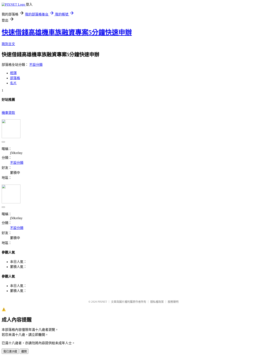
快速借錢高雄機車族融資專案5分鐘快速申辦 (67, 32)
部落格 (15, 78)
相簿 (13, 73)
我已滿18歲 (10, 351)
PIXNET (102, 301)
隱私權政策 (157, 301)
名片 (13, 83)
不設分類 (36, 64)
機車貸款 (8, 113)
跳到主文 (8, 44)
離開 (24, 351)
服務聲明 (173, 301)
